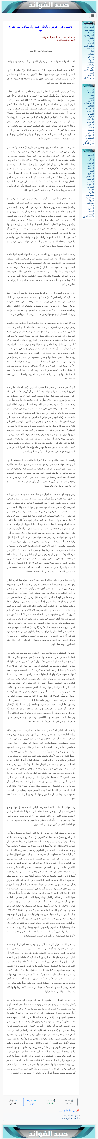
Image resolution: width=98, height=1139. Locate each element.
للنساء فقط (88, 48)
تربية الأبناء (89, 78)
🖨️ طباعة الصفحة (69, 1102)
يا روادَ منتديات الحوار (90, 203)
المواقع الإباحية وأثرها (90, 190)
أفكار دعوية (89, 35)
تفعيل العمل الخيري (91, 98)
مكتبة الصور (88, 216)
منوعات (90, 65)
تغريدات (90, 67)
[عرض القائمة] (92, 15)
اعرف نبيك (89, 27)
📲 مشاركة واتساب (50, 1102)
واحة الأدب (89, 70)
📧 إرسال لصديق (13, 1102)
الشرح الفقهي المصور (90, 211)
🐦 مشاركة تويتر (32, 1102)
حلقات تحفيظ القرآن (91, 130)
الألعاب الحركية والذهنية (90, 116)
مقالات (91, 62)
